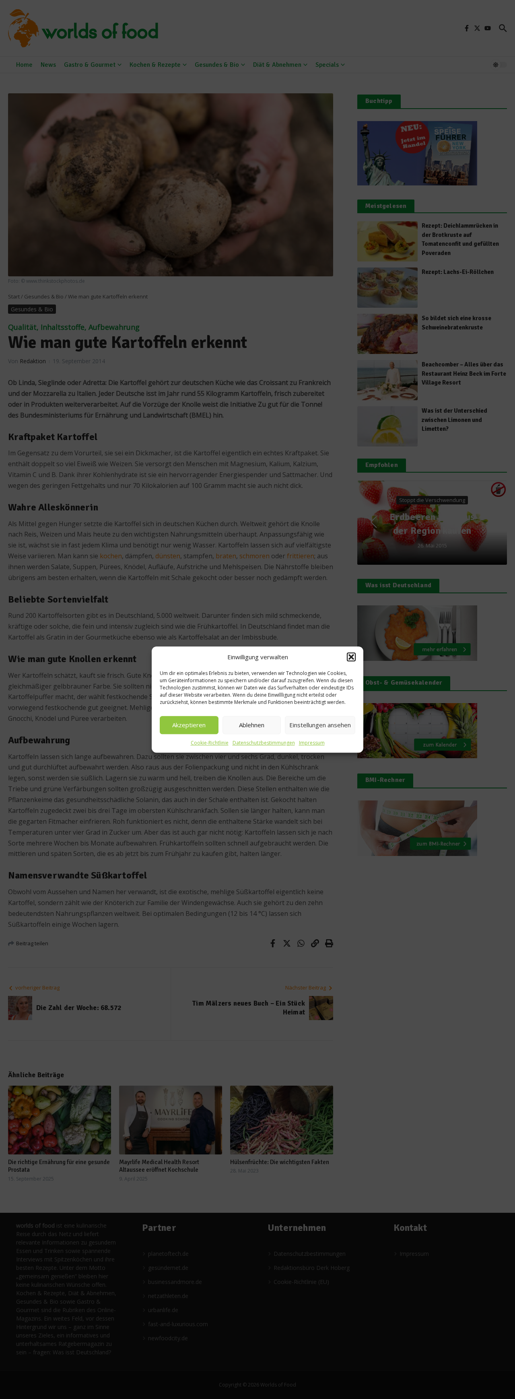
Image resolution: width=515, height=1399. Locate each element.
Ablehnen (251, 725)
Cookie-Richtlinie (210, 742)
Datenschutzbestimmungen (264, 742)
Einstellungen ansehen (320, 725)
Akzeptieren (189, 725)
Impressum (312, 742)
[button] (351, 657)
